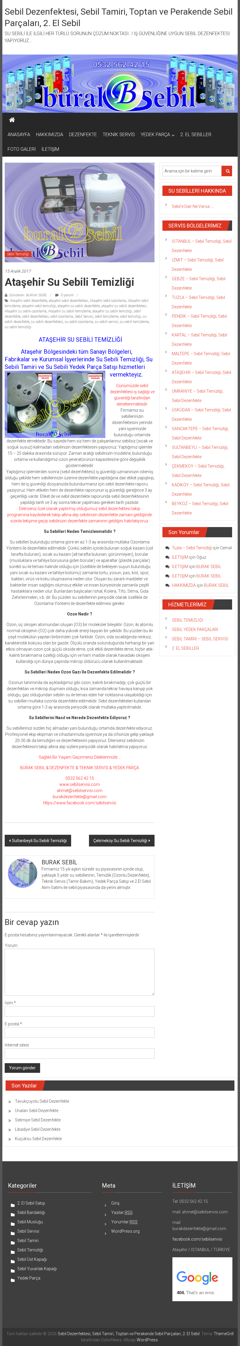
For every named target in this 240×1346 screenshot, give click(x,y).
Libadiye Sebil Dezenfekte (37, 1129)
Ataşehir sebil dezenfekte (28, 301)
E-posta (13, 1024)
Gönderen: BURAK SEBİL (28, 295)
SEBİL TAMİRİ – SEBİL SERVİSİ (200, 639)
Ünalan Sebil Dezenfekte (36, 1110)
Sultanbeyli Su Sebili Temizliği (39, 840)
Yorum (11, 945)
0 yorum (67, 295)
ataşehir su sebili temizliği (112, 311)
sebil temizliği (130, 316)
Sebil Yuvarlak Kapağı (37, 1268)
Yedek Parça (28, 1278)
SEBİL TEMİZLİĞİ (187, 620)
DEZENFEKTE (83, 134)
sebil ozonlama (61, 316)
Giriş (115, 1203)
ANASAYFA (19, 134)
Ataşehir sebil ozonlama (108, 301)
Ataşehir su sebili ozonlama (26, 311)
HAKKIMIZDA (49, 134)
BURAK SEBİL (208, 566)
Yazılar (122, 1212)
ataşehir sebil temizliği (39, 306)
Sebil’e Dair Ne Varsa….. (193, 206)
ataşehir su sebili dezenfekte (79, 306)
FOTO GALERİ (22, 149)
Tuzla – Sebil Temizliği (192, 547)
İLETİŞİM (50, 149)
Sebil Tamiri (28, 1240)
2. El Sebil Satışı (31, 1203)
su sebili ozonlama (79, 322)
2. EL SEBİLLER (195, 134)
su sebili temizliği (18, 327)
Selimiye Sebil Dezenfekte (38, 1120)
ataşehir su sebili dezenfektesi (124, 306)
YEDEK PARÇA (155, 134)
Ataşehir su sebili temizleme (69, 311)
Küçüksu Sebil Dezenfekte (38, 1138)
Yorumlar (124, 1222)
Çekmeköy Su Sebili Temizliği (120, 840)
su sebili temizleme (134, 322)
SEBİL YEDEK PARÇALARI (195, 629)
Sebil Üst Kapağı (32, 1259)
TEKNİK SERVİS (119, 134)
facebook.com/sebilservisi (197, 1239)
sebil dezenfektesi (35, 316)
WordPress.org (125, 1231)
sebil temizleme (106, 316)
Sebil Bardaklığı (31, 1212)
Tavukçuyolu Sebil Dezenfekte (42, 1101)
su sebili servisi (106, 322)
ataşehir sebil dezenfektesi (68, 301)
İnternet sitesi (17, 1045)
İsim (10, 1002)
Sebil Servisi (84, 316)
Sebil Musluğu (30, 1222)
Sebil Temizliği (18, 254)
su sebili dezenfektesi (47, 322)
